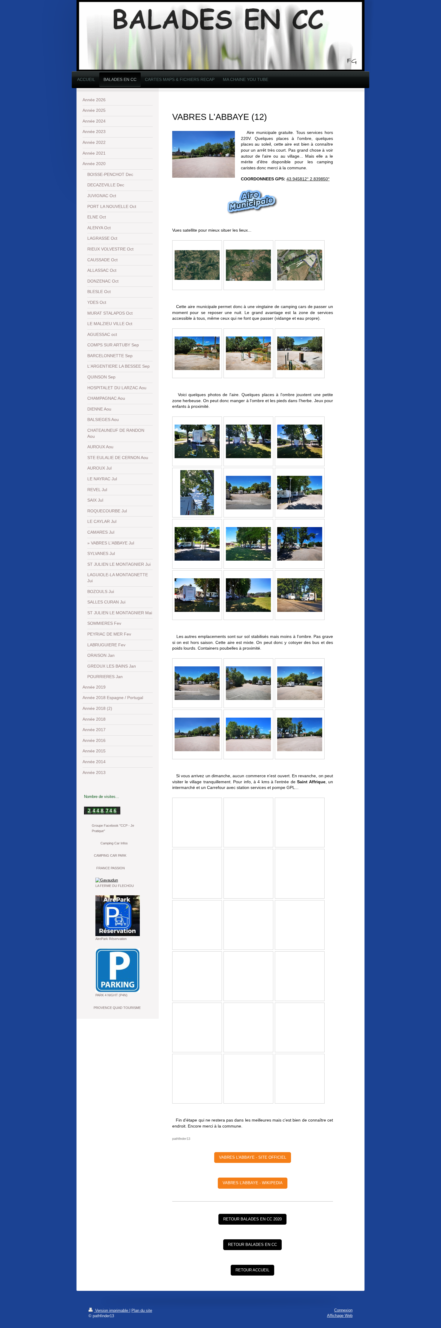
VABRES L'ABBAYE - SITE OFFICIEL (252, 1157)
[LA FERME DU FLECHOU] (117, 880)
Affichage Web (339, 1315)
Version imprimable (111, 1310)
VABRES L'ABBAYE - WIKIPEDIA (253, 1183)
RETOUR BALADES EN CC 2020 (252, 1219)
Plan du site (141, 1310)
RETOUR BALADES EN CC (252, 1244)
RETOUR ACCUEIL (252, 1270)
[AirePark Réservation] (117, 915)
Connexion (343, 1310)
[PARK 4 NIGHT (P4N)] (117, 970)
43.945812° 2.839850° (308, 178)
